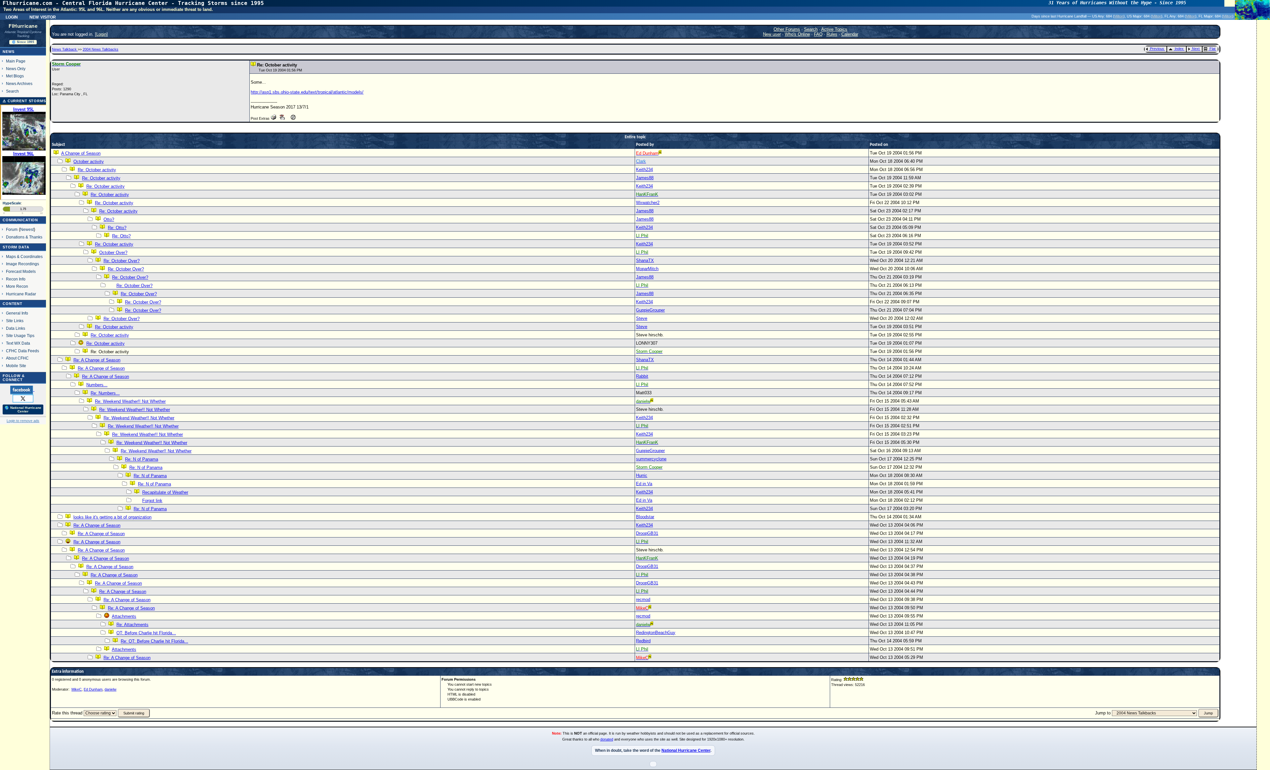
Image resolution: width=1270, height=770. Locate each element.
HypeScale (12, 203)
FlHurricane (23, 26)
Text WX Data (18, 343)
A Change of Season (81, 153)
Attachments (124, 616)
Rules (831, 34)
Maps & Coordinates (24, 256)
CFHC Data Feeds (22, 351)
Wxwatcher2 (647, 202)
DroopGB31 (647, 533)
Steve (641, 318)
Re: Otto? (117, 227)
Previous (1157, 49)
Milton (1118, 16)
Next (1196, 49)
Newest (27, 229)
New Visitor (42, 16)
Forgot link (152, 500)
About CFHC (17, 358)
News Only (15, 68)
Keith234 (644, 169)
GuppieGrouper (650, 310)
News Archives (19, 83)
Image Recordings (22, 264)
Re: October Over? (122, 260)
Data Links (15, 328)
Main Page (15, 61)
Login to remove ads (23, 421)
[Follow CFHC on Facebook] (22, 389)
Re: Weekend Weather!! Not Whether (130, 401)
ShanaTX (645, 260)
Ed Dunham (93, 689)
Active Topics (834, 29)
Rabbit (642, 376)
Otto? (109, 219)
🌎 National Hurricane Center (23, 409)
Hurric (641, 475)
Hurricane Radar (21, 294)
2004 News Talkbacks (100, 49)
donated (606, 739)
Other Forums (787, 29)
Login (12, 16)
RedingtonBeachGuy (655, 632)
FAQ (818, 34)
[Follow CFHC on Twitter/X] (23, 398)
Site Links (14, 321)
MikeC (76, 689)
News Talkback (65, 49)
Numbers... (96, 384)
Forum (12, 229)
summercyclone (651, 458)
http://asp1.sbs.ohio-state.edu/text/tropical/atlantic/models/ (307, 92)
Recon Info (15, 279)
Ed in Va (644, 483)
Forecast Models (21, 271)
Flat (1212, 49)
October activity (88, 161)
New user (772, 34)
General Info (17, 313)
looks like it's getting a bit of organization (112, 517)
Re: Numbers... (105, 393)
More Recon (17, 286)
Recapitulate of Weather (165, 492)
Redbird (643, 640)
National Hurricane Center (685, 750)
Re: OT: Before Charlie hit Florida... (154, 641)
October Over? (113, 252)
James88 (645, 177)
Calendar (849, 34)
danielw (110, 689)
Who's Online (797, 34)
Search (12, 91)
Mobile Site (16, 366)
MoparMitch (647, 268)
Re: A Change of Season (96, 360)
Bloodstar (645, 516)
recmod (643, 599)
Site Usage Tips (20, 335)
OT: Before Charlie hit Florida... (146, 632)
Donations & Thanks (24, 237)
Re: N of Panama (141, 459)
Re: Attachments (132, 624)
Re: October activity (97, 169)
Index (1179, 49)
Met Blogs (15, 76)
